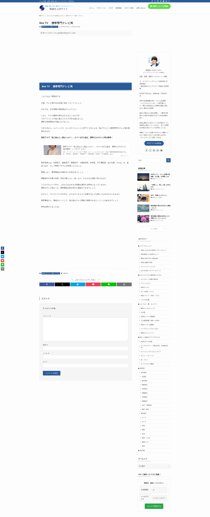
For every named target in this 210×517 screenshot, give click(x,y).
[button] (46, 284)
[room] (160, 1)
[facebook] (152, 1)
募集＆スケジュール (147, 333)
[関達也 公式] (56, 8)
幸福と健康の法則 (146, 262)
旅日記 (142, 368)
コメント (47, 316)
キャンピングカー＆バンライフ (151, 351)
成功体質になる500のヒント (150, 254)
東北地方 (145, 380)
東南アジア (145, 442)
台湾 (143, 434)
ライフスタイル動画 (147, 364)
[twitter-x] (155, 1)
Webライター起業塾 (147, 325)
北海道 (144, 376)
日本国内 (144, 372)
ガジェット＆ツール (147, 355)
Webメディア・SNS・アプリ (50, 26)
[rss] (166, 1)
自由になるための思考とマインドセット (153, 250)
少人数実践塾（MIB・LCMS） (150, 320)
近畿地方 (145, 393)
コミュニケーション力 (148, 266)
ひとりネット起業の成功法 (149, 279)
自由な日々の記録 (146, 341)
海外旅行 (144, 413)
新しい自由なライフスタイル (150, 337)
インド (144, 417)
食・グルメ (144, 360)
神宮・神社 (145, 409)
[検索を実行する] (168, 160)
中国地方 (145, 397)
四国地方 (145, 401)
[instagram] (157, 1)
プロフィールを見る (154, 143)
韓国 (143, 430)
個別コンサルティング (148, 308)
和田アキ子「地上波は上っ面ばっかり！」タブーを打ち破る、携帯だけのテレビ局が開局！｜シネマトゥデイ (94, 148)
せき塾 (143, 312)
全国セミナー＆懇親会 (148, 316)
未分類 (142, 450)
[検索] (169, 1)
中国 (143, 425)
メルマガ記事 (145, 300)
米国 (143, 446)
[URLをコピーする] (124, 284)
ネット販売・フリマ (147, 291)
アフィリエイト (146, 283)
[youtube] (163, 1)
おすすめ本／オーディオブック (151, 270)
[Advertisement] (85, 58)
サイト (45, 362)
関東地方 (145, 385)
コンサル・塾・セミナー (148, 304)
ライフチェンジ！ (146, 246)
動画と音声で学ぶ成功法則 (149, 258)
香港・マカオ (146, 438)
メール (46, 353)
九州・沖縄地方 (147, 405)
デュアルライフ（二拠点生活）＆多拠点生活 (154, 346)
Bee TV (66, 273)
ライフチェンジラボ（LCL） (150, 329)
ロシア (144, 421)
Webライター (145, 287)
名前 (45, 345)
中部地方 (145, 389)
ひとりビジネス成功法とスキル (151, 275)
